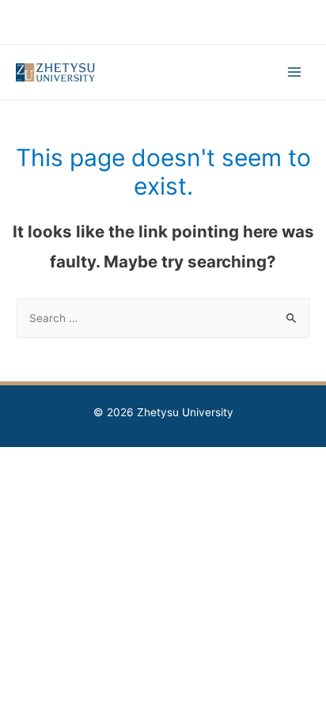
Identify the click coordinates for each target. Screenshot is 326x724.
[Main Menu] (295, 72)
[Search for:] (163, 318)
